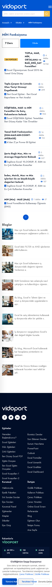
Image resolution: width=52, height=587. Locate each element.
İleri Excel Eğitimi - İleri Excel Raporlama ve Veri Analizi (20, 96)
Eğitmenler (7, 511)
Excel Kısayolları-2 (10, 478)
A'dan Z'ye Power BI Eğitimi (21, 142)
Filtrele (35, 43)
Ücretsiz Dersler (34, 434)
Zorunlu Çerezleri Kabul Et (44, 581)
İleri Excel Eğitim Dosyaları (9, 467)
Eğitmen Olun (33, 520)
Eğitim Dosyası (9, 461)
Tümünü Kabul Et (11, 581)
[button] (47, 14)
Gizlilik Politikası (34, 488)
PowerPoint (32, 448)
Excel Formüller (34, 457)
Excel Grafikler (34, 467)
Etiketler (19, 22)
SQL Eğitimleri (8, 447)
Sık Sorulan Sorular (11, 497)
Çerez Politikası (34, 497)
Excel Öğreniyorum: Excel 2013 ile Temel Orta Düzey (23, 72)
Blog (29, 516)
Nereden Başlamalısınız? (9, 436)
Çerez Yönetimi (34, 502)
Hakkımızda (7, 488)
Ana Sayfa (32, 530)
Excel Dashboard (35, 471)
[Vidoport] (14, 7)
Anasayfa (5, 22)
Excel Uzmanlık (34, 462)
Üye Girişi (6, 525)
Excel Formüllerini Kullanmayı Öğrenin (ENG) (25, 205)
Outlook (31, 453)
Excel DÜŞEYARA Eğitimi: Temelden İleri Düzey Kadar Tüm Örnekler (23, 120)
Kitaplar (5, 516)
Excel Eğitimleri (9, 442)
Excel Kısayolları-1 (10, 473)
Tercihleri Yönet (27, 581)
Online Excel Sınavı (36, 506)
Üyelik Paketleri (9, 492)
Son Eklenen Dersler (37, 439)
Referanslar (32, 511)
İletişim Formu (33, 525)
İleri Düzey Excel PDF (12, 456)
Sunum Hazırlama (35, 443)
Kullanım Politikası (35, 492)
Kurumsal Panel (9, 506)
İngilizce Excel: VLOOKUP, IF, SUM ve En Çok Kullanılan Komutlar (25, 163)
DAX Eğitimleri (8, 451)
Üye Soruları (7, 502)
